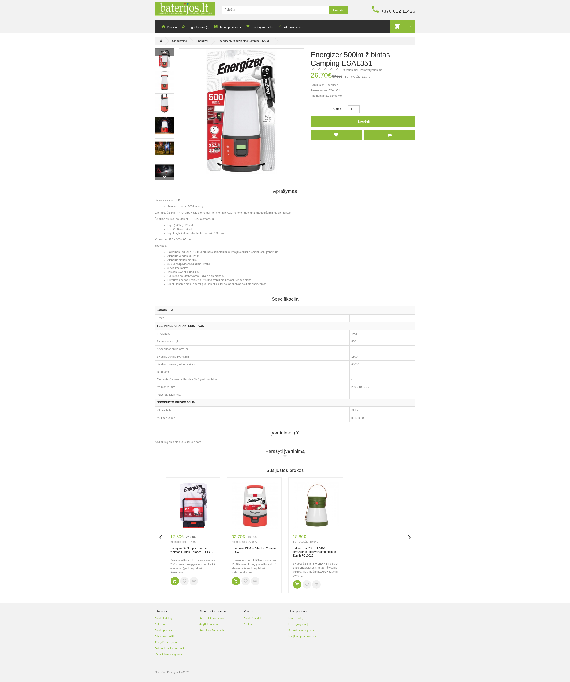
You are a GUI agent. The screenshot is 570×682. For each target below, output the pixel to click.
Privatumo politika (165, 636)
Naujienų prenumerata (302, 636)
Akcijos (248, 624)
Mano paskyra (296, 618)
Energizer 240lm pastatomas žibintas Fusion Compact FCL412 (191, 550)
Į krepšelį (363, 121)
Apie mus (160, 624)
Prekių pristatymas (166, 630)
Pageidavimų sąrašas (301, 630)
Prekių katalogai (164, 618)
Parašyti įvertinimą (371, 70)
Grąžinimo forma (209, 624)
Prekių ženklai (252, 618)
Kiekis (337, 109)
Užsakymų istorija (299, 624)
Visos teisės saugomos (169, 654)
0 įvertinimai (350, 70)
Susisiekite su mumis (212, 618)
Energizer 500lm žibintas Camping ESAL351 (245, 41)
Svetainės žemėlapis (211, 630)
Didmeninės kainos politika (171, 648)
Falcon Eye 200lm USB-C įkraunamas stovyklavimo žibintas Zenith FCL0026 (315, 552)
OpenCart (161, 672)
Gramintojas (179, 41)
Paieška (338, 10)
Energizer (202, 41)
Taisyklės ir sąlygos (166, 642)
